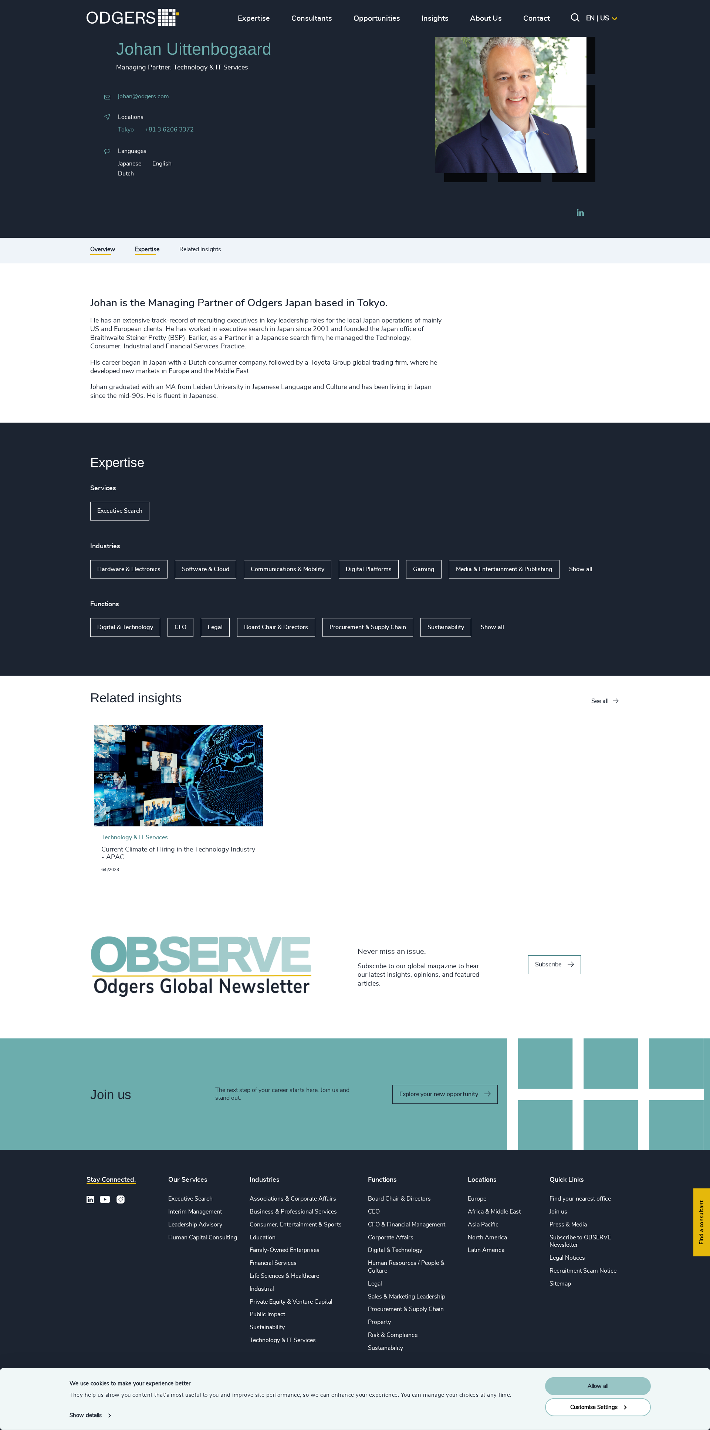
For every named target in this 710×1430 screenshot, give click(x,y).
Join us (558, 1212)
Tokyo (126, 130)
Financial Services (273, 1263)
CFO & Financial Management (406, 1225)
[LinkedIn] (580, 213)
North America (487, 1237)
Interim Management (195, 1212)
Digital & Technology (125, 627)
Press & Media (568, 1225)
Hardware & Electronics (128, 569)
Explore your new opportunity (438, 1094)
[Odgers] (133, 18)
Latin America (486, 1250)
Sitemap (560, 1284)
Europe (477, 1199)
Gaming (424, 569)
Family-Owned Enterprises (285, 1250)
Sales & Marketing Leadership (406, 1297)
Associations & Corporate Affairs (293, 1199)
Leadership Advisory (195, 1225)
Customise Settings (594, 1407)
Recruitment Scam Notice (583, 1271)
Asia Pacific (483, 1225)
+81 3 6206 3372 (169, 130)
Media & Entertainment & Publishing (504, 569)
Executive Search (119, 511)
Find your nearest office (580, 1199)
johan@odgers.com (143, 96)
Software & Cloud (205, 569)
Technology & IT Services (283, 1340)
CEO (180, 627)
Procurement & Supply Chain (367, 627)
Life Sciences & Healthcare (284, 1276)
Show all (171, 511)
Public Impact (267, 1314)
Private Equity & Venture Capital (291, 1302)
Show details (86, 1415)
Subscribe (548, 964)
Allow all (598, 1386)
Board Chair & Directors (276, 627)
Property (379, 1322)
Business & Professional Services (293, 1212)
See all (600, 701)
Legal (215, 627)
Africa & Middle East (494, 1212)
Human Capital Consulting (202, 1237)
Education (262, 1237)
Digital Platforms (369, 569)
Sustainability (445, 627)
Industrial (262, 1289)
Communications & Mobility (287, 569)
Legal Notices (567, 1258)
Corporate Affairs (390, 1237)
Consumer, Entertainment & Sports (296, 1225)
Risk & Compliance (392, 1335)
